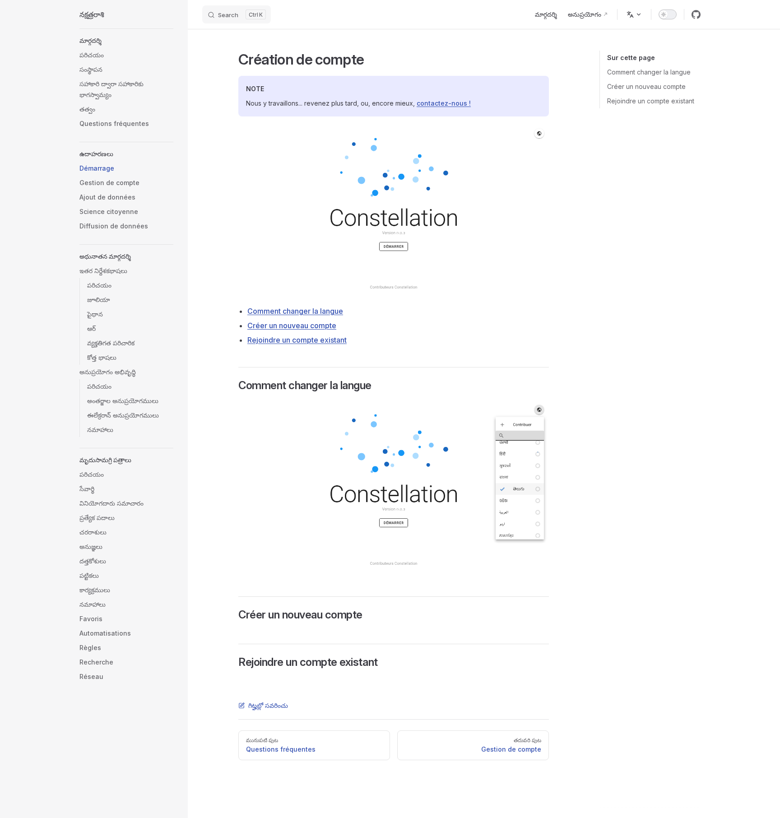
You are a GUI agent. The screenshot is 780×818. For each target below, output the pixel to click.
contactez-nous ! (444, 103)
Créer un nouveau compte (646, 86)
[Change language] (634, 14)
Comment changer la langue (649, 72)
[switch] (668, 14)
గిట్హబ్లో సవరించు (268, 705)
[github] (696, 14)
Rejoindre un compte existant (650, 101)
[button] (126, 40)
